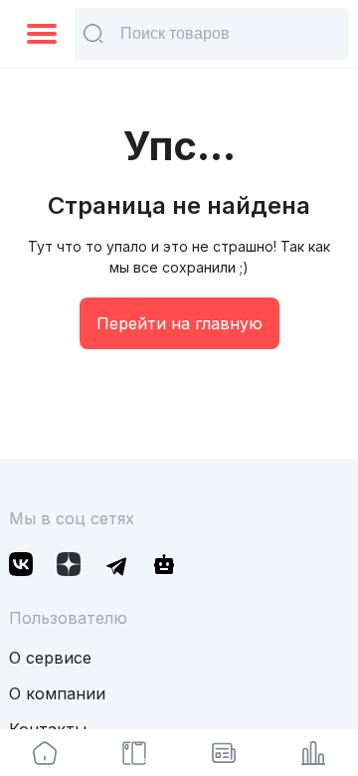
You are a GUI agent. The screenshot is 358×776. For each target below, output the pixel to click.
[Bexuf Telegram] (116, 567)
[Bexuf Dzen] (69, 567)
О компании (57, 693)
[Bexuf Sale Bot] (164, 567)
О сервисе (50, 658)
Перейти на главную (179, 323)
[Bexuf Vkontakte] (21, 567)
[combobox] (37, 34)
